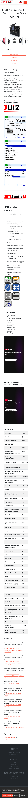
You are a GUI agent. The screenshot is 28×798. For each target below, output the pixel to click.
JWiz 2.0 (7, 739)
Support (14, 63)
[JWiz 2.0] (10, 739)
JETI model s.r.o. (7, 2)
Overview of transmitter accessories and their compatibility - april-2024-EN (14, 676)
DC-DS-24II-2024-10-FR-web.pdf (15, 727)
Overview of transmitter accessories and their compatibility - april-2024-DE (14, 663)
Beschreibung (14, 54)
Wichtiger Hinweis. (10, 737)
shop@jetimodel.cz (14, 754)
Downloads (14, 60)
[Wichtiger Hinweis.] (16, 737)
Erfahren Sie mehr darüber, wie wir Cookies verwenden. (13, 791)
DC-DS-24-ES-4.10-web (12, 683)
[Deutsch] (21, 2)
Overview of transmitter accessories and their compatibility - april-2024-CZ (14, 650)
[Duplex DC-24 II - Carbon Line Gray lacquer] (3, 41)
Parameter (14, 57)
